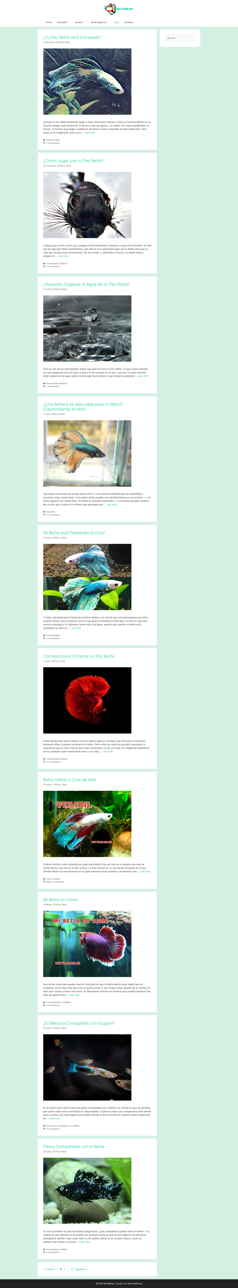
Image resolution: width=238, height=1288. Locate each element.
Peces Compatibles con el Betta (73, 1146)
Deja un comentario (55, 882)
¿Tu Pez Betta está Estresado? (72, 37)
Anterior (49, 1269)
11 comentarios (53, 762)
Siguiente (81, 1269)
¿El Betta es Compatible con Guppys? (79, 1023)
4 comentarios (53, 266)
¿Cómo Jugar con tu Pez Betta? (73, 160)
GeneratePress (134, 1283)
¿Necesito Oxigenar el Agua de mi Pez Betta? (86, 284)
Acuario (79, 22)
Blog (116, 22)
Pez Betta (62, 22)
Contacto (128, 22)
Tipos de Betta (53, 879)
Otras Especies (98, 22)
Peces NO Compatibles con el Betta (62, 1126)
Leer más (90, 132)
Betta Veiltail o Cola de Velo (69, 779)
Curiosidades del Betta (56, 263)
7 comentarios (53, 143)
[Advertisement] (180, 92)
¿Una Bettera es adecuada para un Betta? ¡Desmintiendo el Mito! (83, 407)
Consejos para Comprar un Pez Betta (78, 656)
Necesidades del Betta (56, 383)
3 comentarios (53, 515)
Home (49, 22)
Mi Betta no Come (60, 899)
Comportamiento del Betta (58, 1002)
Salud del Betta (53, 140)
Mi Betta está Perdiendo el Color (74, 532)
